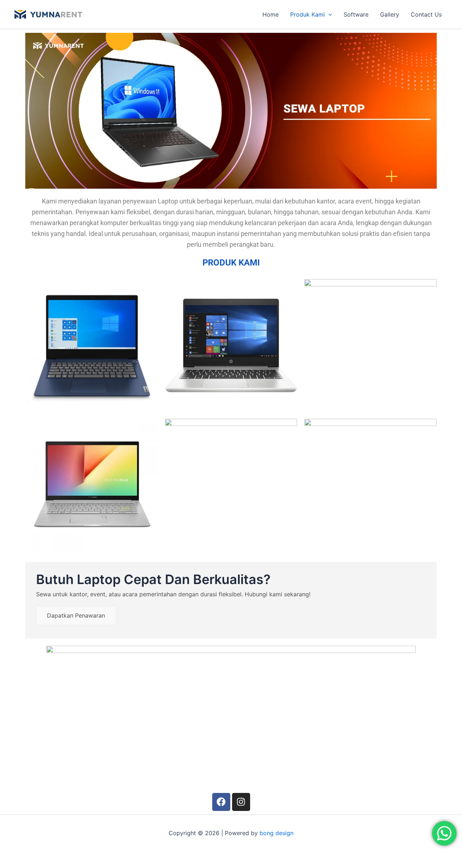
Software (356, 14)
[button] (328, 14)
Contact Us (426, 14)
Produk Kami (307, 14)
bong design (276, 833)
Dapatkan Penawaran (76, 615)
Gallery (389, 14)
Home (270, 14)
